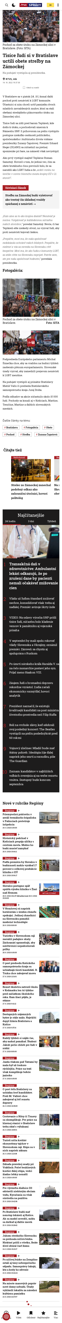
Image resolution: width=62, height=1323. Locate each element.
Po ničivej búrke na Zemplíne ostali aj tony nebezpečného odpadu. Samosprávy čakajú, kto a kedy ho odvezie (20, 1264)
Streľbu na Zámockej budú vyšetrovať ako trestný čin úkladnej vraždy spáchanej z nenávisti (28, 200)
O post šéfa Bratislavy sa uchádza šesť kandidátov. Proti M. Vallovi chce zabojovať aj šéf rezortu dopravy (18, 1095)
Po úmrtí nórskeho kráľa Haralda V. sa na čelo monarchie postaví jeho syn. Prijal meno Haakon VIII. (34, 668)
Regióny (9, 810)
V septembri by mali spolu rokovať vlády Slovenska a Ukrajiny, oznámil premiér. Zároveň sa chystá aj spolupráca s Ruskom (33, 647)
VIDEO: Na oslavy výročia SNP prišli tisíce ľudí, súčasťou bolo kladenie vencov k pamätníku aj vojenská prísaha (32, 624)
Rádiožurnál (19, 457)
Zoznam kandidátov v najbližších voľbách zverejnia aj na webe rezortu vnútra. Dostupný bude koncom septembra (33, 777)
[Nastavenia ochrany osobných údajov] (6, 1316)
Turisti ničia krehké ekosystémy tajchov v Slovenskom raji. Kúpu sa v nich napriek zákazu (19, 1145)
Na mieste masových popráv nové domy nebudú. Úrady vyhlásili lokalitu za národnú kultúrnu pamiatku (20, 1288)
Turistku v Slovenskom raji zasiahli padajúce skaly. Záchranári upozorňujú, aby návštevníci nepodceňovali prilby (19, 942)
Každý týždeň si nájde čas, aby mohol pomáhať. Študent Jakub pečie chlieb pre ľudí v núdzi (20, 1043)
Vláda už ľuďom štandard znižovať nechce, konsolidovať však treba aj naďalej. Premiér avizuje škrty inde (32, 603)
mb (15, 79)
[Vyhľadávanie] (7, 5)
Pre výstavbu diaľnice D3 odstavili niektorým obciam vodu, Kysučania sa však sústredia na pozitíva (19, 1193)
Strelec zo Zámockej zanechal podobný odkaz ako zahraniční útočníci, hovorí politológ (31, 491)
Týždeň (51, 521)
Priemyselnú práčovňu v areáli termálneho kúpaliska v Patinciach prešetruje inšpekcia (19, 819)
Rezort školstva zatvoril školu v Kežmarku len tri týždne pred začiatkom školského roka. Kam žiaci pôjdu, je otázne (20, 993)
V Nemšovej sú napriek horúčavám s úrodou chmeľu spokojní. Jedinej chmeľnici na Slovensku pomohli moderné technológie (19, 915)
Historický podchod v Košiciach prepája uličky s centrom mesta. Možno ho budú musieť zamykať (18, 843)
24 (50, 5)
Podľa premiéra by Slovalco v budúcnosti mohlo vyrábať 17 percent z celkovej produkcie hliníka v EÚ (20, 867)
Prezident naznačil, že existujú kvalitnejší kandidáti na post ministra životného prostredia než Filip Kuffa (34, 710)
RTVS (9, 79)
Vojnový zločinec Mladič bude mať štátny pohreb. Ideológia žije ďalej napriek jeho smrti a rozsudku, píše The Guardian (32, 754)
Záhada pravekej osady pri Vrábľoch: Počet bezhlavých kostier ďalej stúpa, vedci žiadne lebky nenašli (19, 1169)
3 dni (31, 521)
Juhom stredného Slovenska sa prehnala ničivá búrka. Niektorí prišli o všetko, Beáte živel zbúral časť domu (20, 1240)
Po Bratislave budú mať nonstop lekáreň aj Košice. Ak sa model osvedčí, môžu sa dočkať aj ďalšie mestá (19, 1217)
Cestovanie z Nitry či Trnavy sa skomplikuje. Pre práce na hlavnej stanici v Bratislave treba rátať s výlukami (20, 1121)
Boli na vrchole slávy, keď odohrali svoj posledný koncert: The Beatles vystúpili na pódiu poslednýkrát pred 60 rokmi (33, 731)
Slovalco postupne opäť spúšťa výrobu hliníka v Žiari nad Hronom (20, 889)
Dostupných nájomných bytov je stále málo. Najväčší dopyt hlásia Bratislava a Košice (19, 1019)
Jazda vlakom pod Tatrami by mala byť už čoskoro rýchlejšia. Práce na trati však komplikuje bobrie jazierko (20, 1068)
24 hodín (10, 521)
